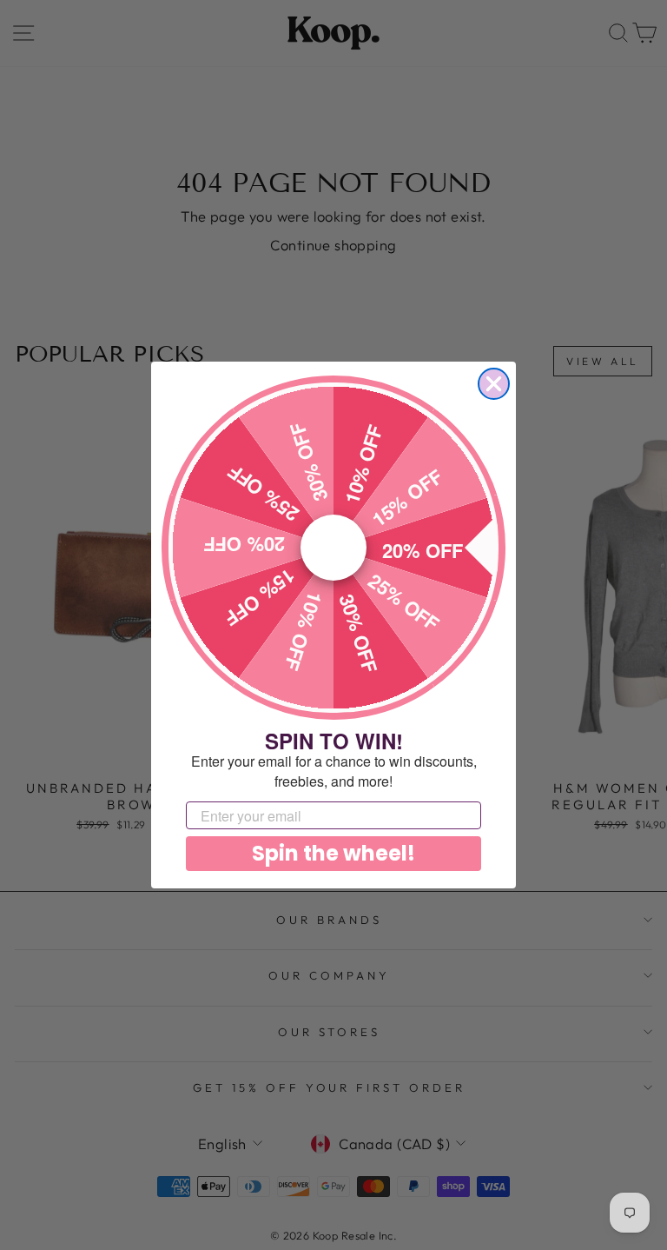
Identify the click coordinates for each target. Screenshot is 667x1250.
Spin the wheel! (333, 853)
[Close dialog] (494, 384)
